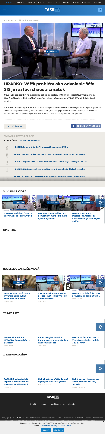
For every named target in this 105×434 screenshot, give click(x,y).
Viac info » (58, 430)
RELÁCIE (8, 20)
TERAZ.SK (21, 2)
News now (86, 2)
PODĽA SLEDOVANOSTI (31, 140)
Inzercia (43, 404)
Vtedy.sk (41, 2)
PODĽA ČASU (10, 140)
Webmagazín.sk (54, 2)
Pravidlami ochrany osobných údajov (56, 425)
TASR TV (31, 2)
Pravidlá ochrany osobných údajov (62, 404)
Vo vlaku (75, 2)
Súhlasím (46, 430)
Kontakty (97, 2)
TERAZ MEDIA (16, 418)
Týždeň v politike (28, 20)
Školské (66, 2)
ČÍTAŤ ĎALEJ (15, 126)
